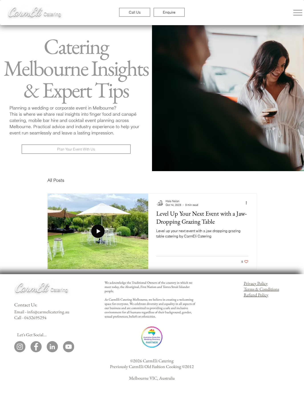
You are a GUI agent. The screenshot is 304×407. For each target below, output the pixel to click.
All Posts (55, 180)
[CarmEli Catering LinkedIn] (52, 346)
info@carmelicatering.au (48, 312)
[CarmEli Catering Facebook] (36, 346)
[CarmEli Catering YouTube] (68, 346)
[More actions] (247, 202)
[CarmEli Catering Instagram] (19, 346)
